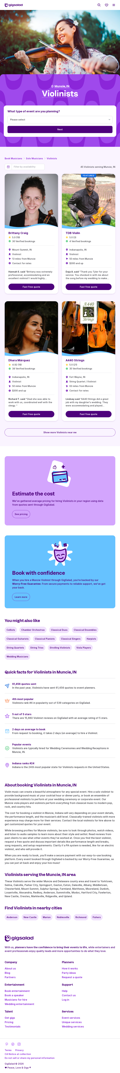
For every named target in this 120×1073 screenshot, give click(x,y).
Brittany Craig (18, 233)
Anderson (12, 917)
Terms (8, 1050)
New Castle (30, 917)
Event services (71, 1017)
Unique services (72, 1022)
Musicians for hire (16, 999)
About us (10, 968)
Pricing (9, 1022)
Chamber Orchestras (33, 630)
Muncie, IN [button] (62, 86)
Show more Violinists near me (60, 432)
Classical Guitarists (18, 638)
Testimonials (12, 1026)
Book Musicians (13, 158)
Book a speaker (14, 995)
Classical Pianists (45, 638)
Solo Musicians (34, 158)
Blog (7, 972)
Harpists (91, 638)
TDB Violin (73, 233)
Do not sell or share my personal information (30, 1058)
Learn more (21, 597)
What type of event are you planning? (34, 111)
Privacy (19, 1050)
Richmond (80, 917)
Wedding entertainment (19, 1004)
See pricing (21, 514)
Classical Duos (59, 630)
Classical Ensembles (85, 630)
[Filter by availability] (28, 167)
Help (65, 991)
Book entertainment (17, 991)
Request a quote (72, 977)
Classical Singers (70, 638)
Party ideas (69, 972)
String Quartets (15, 647)
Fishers (97, 917)
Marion (47, 917)
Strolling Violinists (60, 647)
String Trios (36, 647)
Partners (10, 977)
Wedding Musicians (17, 656)
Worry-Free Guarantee (26, 583)
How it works (70, 968)
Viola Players (83, 647)
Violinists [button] (60, 94)
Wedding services (73, 1026)
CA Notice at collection (18, 1054)
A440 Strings (75, 360)
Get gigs (10, 1017)
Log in (65, 999)
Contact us (69, 995)
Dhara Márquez (19, 360)
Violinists (52, 158)
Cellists (11, 630)
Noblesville (63, 917)
